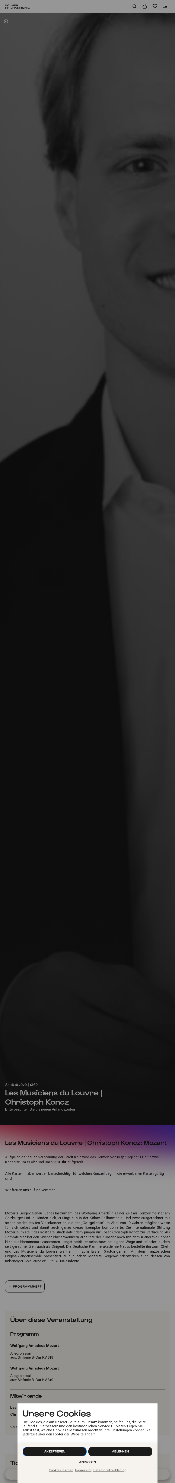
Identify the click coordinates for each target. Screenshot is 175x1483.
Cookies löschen (61, 1470)
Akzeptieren (54, 1451)
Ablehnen (120, 1451)
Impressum (83, 1470)
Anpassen (87, 1462)
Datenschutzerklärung (109, 1470)
